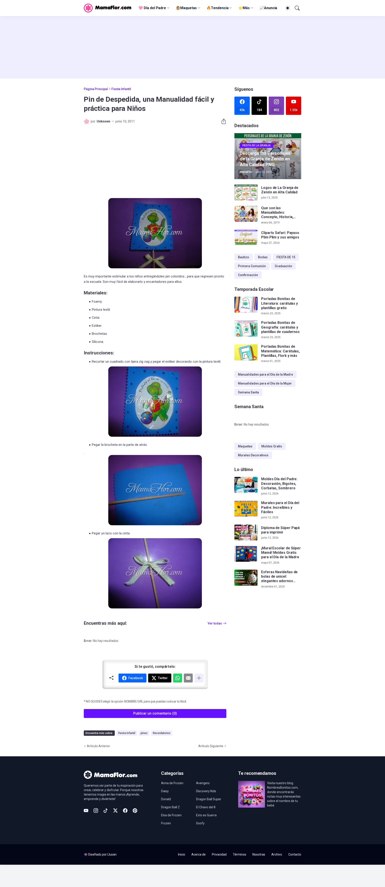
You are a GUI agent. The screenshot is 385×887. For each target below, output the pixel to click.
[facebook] (125, 810)
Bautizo (243, 257)
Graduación (283, 266)
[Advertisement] (192, 47)
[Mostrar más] (199, 678)
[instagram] (96, 810)
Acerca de (198, 854)
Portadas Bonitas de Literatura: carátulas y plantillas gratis (279, 303)
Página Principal (96, 89)
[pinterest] (135, 810)
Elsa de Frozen (171, 815)
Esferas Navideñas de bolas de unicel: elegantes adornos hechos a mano (279, 576)
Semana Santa (248, 392)
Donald (166, 799)
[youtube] (86, 810)
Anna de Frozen (172, 783)
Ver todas (215, 623)
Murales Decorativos (253, 455)
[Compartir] (221, 121)
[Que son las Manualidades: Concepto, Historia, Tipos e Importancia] (246, 214)
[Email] (188, 678)
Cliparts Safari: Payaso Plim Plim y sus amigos (280, 235)
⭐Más (244, 8)
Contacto (294, 854)
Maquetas (245, 446)
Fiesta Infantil (121, 89)
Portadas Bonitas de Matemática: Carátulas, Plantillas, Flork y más (280, 351)
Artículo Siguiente (210, 746)
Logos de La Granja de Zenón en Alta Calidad (279, 190)
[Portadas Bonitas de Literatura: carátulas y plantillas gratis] (246, 305)
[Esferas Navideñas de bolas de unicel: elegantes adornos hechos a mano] (246, 578)
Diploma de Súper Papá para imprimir (280, 529)
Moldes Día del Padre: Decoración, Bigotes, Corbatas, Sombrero (279, 483)
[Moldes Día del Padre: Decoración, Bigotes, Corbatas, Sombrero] (246, 485)
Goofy (200, 823)
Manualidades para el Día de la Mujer (265, 383)
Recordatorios (161, 733)
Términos (239, 854)
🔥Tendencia (217, 8)
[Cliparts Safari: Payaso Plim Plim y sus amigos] (246, 238)
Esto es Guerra (206, 815)
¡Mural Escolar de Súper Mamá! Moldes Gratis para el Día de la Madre (281, 552)
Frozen (166, 823)
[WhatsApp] (177, 678)
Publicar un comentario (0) (155, 713)
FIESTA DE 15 (285, 257)
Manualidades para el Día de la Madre (265, 374)
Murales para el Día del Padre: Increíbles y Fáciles (280, 507)
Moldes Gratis (271, 446)
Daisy (165, 791)
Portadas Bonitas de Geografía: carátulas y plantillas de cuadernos (280, 327)
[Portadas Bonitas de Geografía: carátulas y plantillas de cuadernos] (246, 328)
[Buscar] (296, 8)
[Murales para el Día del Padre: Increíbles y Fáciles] (246, 509)
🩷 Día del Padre (152, 8)
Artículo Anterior (98, 746)
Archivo (276, 854)
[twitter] (115, 810)
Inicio (181, 854)
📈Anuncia (268, 8)
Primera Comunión (252, 266)
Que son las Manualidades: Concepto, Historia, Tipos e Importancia (277, 212)
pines (144, 733)
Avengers (203, 783)
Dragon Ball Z (170, 807)
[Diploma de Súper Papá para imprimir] (246, 533)
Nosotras (258, 854)
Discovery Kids (206, 791)
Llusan (112, 854)
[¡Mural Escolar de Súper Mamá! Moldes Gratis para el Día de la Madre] (246, 554)
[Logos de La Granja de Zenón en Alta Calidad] (246, 192)
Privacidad (219, 854)
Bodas (263, 257)
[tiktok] (105, 810)
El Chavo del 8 (205, 807)
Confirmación (248, 275)
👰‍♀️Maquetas (186, 8)
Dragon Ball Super (208, 799)
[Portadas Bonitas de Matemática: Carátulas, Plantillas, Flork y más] (246, 352)
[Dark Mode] (287, 8)
